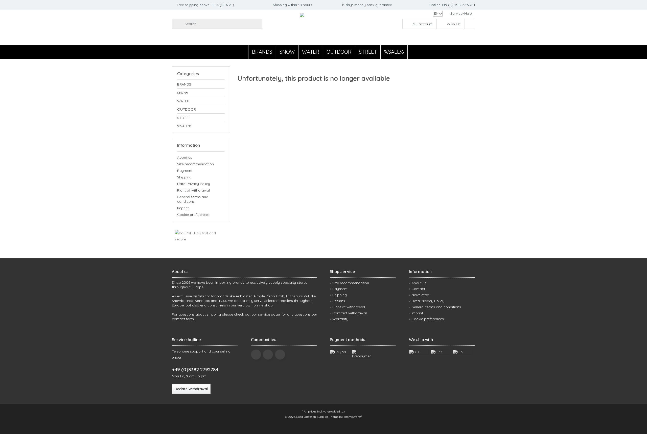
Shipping (184, 177)
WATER (183, 101)
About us (184, 157)
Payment (184, 170)
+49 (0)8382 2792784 (195, 369)
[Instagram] (280, 354)
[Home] (244, 52)
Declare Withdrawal (191, 389)
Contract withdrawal (349, 313)
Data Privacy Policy (193, 183)
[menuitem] (461, 13)
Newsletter (420, 295)
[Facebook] (256, 354)
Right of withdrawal (193, 190)
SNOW (182, 92)
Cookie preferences (193, 214)
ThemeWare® (352, 417)
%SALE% (184, 126)
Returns (338, 301)
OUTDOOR (186, 109)
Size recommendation (195, 164)
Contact (418, 288)
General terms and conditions (192, 199)
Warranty (340, 319)
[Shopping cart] (470, 24)
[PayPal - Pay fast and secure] (201, 236)
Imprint (183, 208)
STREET (183, 117)
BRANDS (184, 84)
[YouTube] (268, 354)
